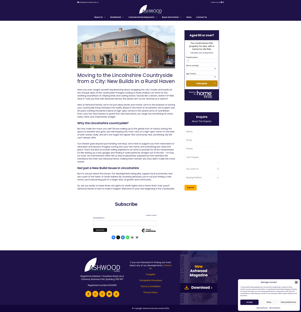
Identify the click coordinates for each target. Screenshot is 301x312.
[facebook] (221, 2)
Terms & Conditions (150, 286)
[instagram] (223, 2)
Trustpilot (150, 274)
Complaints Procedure (150, 280)
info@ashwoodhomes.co (89, 2)
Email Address (99, 218)
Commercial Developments (141, 17)
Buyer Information (170, 17)
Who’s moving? (192, 66)
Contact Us (201, 17)
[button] (296, 282)
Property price (192, 57)
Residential (115, 17)
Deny (269, 302)
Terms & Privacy (262, 308)
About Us (98, 17)
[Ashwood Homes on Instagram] (102, 294)
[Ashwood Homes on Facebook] (88, 294)
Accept (249, 302)
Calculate (201, 83)
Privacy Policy (150, 292)
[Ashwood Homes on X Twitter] (95, 294)
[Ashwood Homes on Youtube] (109, 294)
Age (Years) (191, 74)
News (189, 17)
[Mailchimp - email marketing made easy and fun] (148, 232)
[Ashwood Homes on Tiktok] (116, 294)
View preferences (288, 302)
